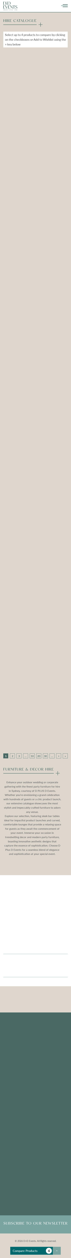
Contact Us (35, 1132)
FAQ (35, 1070)
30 (45, 756)
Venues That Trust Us (35, 1038)
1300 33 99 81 (35, 1203)
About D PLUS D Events (35, 1102)
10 (32, 756)
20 (38, 756)
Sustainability (35, 1044)
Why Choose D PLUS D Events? (35, 1076)
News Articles (36, 1088)
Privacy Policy (35, 1126)
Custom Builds (35, 1032)
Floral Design (35, 1026)
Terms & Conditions (35, 1120)
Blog (35, 1082)
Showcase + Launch (35, 1108)
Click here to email (35, 1160)
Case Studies (35, 1049)
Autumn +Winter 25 (35, 1114)
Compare (12, 150)
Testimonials (35, 1064)
